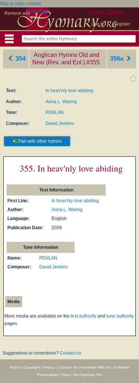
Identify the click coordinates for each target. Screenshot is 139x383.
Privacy (49, 367)
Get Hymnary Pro (87, 375)
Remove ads (17, 13)
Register (121, 24)
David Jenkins (60, 123)
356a (117, 58)
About (15, 367)
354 (20, 58)
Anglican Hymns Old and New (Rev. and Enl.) (65, 59)
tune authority (120, 316)
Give (66, 375)
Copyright (31, 367)
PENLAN (55, 112)
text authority (83, 316)
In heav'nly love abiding (69, 90)
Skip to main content (20, 3)
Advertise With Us (95, 367)
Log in (98, 24)
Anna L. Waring (61, 101)
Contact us (70, 353)
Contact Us (68, 367)
